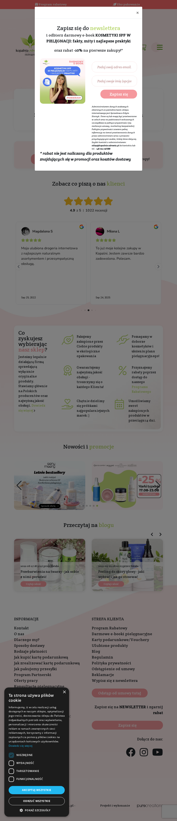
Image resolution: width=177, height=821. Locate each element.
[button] (37, 810)
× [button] (64, 692)
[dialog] (36, 752)
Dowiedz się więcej (20, 746)
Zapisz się (119, 94)
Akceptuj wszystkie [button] (36, 790)
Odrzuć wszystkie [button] (36, 801)
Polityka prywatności (102, 129)
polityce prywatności (117, 122)
